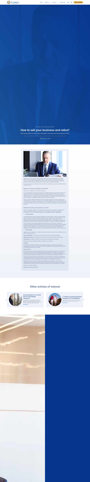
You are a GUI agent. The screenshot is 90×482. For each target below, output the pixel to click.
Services (54, 2)
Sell (49, 138)
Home (41, 2)
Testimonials (62, 2)
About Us (47, 2)
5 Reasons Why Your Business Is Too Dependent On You (72, 298)
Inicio (36, 126)
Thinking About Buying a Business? (31, 297)
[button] (84, 299)
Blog (68, 2)
